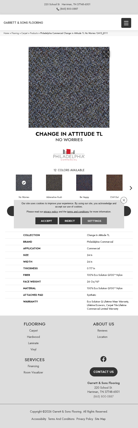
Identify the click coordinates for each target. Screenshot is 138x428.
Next (131, 182)
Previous (7, 182)
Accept (46, 220)
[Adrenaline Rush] (54, 183)
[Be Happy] (84, 183)
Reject (70, 220)
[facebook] (103, 359)
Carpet (24, 33)
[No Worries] (24, 183)
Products (34, 33)
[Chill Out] (114, 183)
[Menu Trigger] (126, 23)
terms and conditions (78, 211)
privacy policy (51, 211)
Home (6, 33)
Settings (94, 220)
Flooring (15, 33)
